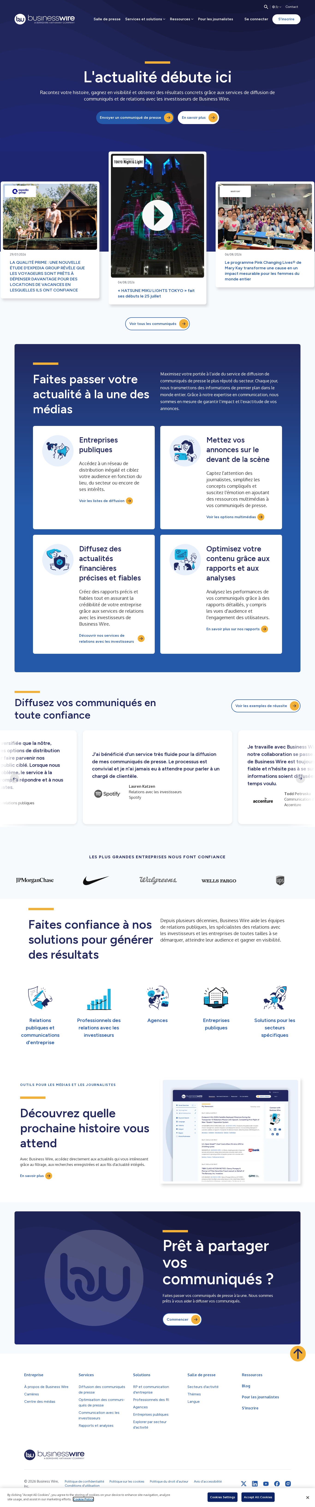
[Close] (307, 1497)
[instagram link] (288, 1483)
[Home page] (45, 19)
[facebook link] (277, 1483)
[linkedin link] (255, 1483)
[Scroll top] (298, 1353)
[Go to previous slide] (14, 778)
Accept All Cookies (258, 1497)
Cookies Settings (222, 1497)
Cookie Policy (83, 1499)
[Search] (266, 7)
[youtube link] (266, 1484)
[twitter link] (244, 1483)
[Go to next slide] (300, 778)
